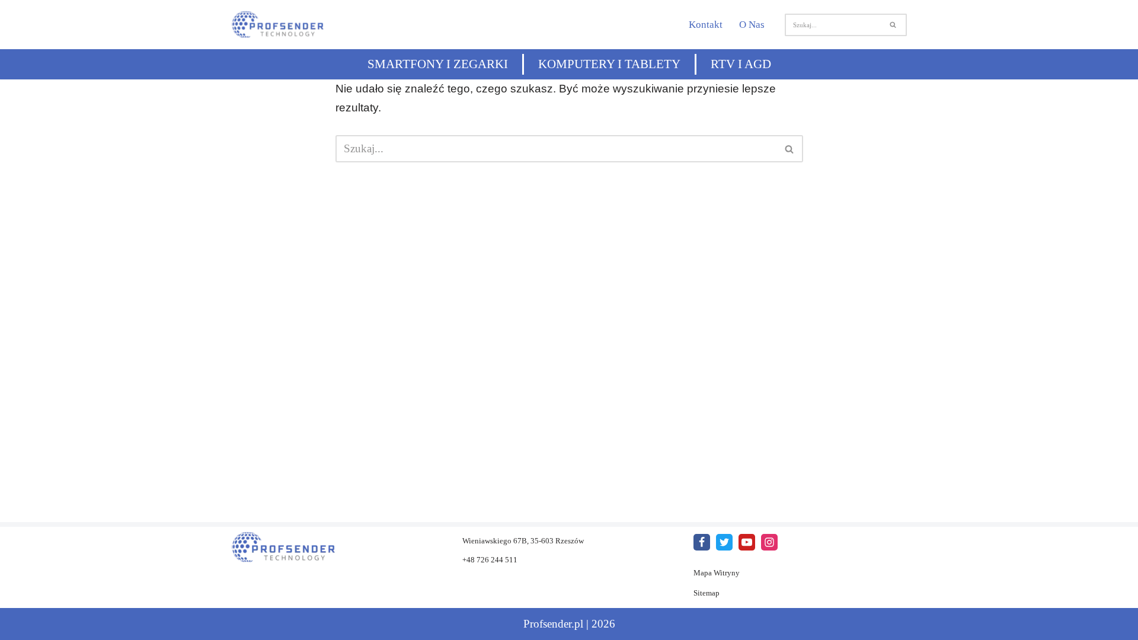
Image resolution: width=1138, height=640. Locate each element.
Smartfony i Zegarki (437, 64)
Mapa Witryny (716, 572)
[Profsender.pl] (284, 25)
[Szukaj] (893, 25)
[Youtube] (747, 542)
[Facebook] (701, 542)
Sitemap (706, 592)
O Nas (752, 24)
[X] (724, 542)
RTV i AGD (741, 64)
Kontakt (706, 24)
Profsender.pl (553, 623)
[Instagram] (769, 542)
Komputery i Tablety (609, 64)
